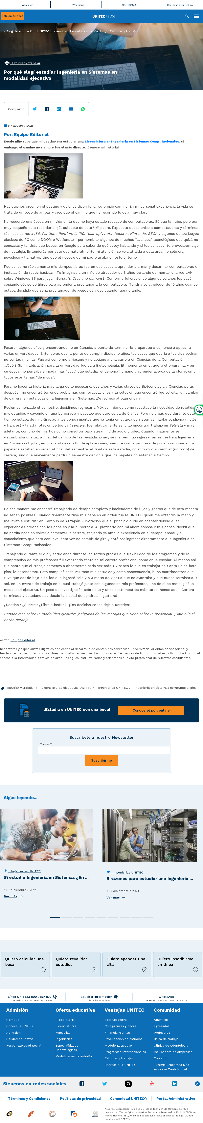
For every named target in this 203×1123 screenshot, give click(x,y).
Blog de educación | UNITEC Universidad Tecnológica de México (55, 31)
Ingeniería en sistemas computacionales (165, 688)
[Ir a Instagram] (128, 1086)
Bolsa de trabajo (166, 1039)
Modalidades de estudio (74, 1056)
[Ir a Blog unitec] (197, 1085)
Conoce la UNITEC (20, 1026)
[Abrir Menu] (196, 16)
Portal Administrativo (175, 1098)
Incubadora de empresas (173, 1052)
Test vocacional (116, 1020)
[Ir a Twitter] (104, 1084)
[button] (55, 917)
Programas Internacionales (125, 1052)
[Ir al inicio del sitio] (104, 16)
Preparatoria (65, 1020)
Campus (12, 1020)
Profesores (162, 1032)
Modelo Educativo (118, 1045)
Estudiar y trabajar (124, 31)
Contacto (161, 1058)
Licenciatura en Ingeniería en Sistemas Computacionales (132, 141)
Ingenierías (64, 1039)
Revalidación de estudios (123, 1039)
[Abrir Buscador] (187, 16)
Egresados (161, 1026)
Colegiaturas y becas (120, 1026)
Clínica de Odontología (171, 1045)
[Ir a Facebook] (81, 1085)
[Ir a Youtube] (152, 1085)
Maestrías (63, 1032)
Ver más (10, 896)
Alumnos (161, 1020)
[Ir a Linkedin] (174, 1085)
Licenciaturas (66, 1026)
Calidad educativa (20, 1039)
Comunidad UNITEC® (128, 1098)
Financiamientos (117, 1032)
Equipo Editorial (31, 134)
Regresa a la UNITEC (120, 1065)
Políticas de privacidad (80, 1098)
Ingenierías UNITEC (113, 688)
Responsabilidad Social (23, 1045)
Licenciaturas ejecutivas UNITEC (67, 688)
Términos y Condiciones (29, 1098)
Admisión (13, 1032)
